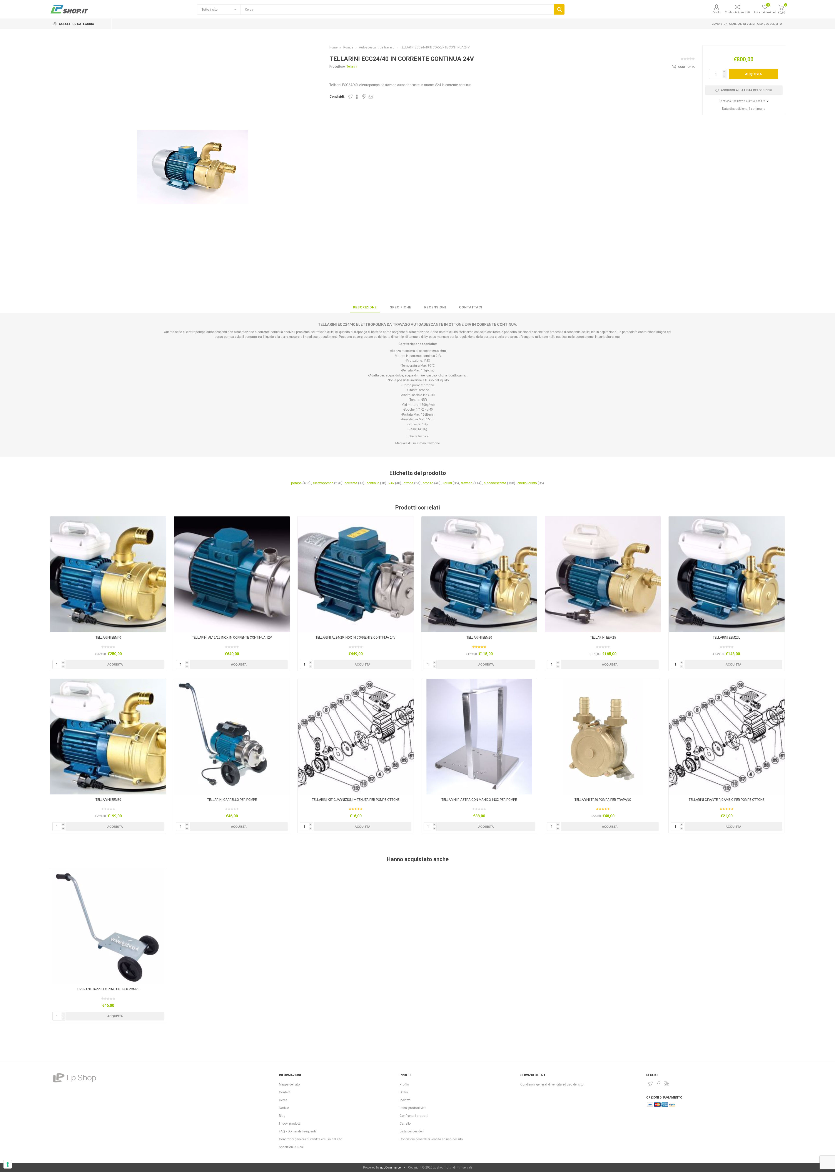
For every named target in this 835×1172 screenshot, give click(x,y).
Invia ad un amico (371, 96)
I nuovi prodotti (290, 1123)
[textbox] (397, 9)
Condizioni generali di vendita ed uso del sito (747, 23)
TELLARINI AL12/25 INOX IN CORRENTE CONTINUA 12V (232, 637)
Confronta (686, 66)
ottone (408, 483)
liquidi (447, 483)
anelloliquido (527, 483)
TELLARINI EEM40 (108, 637)
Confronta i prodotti (737, 12)
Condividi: (337, 96)
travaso (467, 483)
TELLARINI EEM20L (726, 637)
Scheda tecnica (418, 436)
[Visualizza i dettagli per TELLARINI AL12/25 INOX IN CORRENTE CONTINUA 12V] (232, 574)
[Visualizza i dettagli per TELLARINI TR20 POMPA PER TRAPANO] (603, 737)
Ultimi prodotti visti (413, 1108)
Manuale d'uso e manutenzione (417, 443)
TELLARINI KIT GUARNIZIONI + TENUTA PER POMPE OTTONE (355, 800)
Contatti (285, 1092)
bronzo (428, 483)
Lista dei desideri (412, 1131)
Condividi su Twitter (350, 96)
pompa (296, 483)
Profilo (717, 12)
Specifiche (400, 307)
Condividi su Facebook (357, 96)
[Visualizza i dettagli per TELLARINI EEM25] (603, 574)
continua (373, 483)
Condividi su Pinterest (364, 96)
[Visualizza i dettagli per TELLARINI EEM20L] (727, 574)
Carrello (405, 1123)
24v (391, 483)
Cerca (559, 9)
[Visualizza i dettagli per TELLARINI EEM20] (479, 574)
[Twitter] (650, 1083)
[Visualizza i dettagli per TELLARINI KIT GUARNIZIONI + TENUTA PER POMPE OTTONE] (356, 737)
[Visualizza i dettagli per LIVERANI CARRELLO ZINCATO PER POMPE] (108, 926)
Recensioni (435, 307)
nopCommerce (390, 1167)
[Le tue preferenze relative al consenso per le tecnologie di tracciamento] (7, 1164)
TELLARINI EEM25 (603, 637)
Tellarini (351, 66)
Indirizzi (405, 1100)
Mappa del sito (289, 1084)
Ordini (404, 1092)
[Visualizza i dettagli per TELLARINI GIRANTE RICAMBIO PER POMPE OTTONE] (727, 737)
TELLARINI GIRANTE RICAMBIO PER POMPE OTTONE (726, 800)
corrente (351, 483)
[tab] (365, 307)
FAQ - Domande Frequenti (297, 1131)
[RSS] (666, 1083)
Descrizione (365, 307)
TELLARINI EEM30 (108, 800)
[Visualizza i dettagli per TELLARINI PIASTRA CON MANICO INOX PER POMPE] (479, 737)
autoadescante (495, 483)
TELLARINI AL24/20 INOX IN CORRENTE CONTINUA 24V (356, 637)
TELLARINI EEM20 (479, 637)
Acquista (753, 74)
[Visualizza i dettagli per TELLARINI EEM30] (108, 737)
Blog (282, 1116)
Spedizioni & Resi (291, 1147)
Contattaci (470, 307)
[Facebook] (658, 1083)
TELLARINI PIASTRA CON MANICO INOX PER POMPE (479, 800)
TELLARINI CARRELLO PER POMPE (232, 800)
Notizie (284, 1108)
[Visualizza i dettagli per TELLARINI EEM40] (108, 574)
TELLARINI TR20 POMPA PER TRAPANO (602, 800)
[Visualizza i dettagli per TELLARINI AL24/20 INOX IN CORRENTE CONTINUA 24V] (356, 574)
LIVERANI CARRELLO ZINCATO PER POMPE (108, 989)
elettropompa (323, 483)
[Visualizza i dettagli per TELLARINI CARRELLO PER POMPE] (232, 737)
